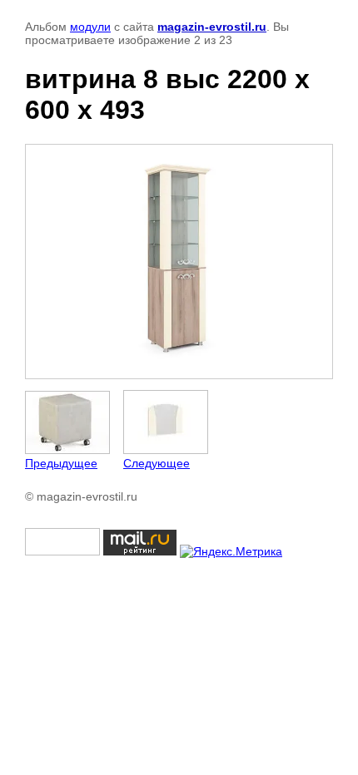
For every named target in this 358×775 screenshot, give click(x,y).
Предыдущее (61, 463)
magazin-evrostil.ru (211, 26)
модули (90, 26)
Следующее (156, 463)
